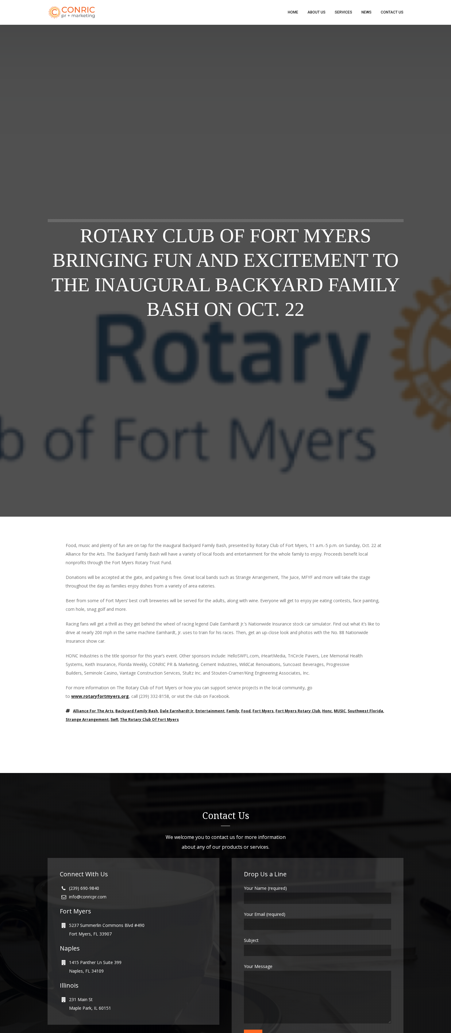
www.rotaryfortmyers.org (100, 696)
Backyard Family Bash (136, 711)
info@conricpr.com (87, 897)
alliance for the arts (93, 711)
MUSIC (340, 711)
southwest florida (365, 711)
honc (327, 711)
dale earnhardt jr (177, 711)
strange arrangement (87, 719)
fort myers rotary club (298, 711)
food (246, 711)
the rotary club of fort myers (149, 719)
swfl (114, 719)
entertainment (210, 711)
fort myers (263, 711)
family (232, 711)
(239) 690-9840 (84, 888)
